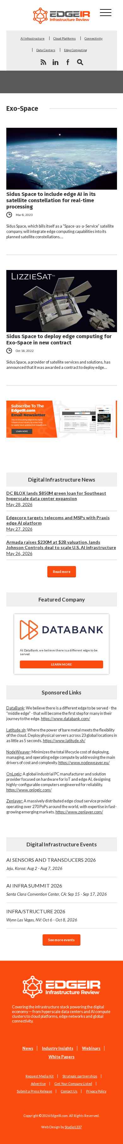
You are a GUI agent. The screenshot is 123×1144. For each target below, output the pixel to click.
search (80, 62)
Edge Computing (75, 50)
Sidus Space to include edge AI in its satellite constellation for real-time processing (51, 200)
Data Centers (45, 50)
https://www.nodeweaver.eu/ (84, 762)
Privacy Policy (96, 1091)
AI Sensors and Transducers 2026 (51, 864)
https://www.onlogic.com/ (29, 790)
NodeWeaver (18, 752)
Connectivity (93, 38)
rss (43, 62)
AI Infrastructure (32, 38)
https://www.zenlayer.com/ (79, 812)
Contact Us (69, 1091)
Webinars (91, 1048)
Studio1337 (73, 1127)
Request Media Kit (40, 1076)
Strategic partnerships (79, 1076)
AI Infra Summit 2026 (56, 889)
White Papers (61, 1057)
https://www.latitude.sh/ (64, 740)
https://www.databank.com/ (65, 718)
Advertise (38, 1084)
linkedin (55, 62)
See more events (61, 940)
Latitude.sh (16, 730)
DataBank (15, 708)
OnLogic (13, 774)
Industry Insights (57, 1048)
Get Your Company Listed (73, 1084)
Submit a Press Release (34, 1091)
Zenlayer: (14, 801)
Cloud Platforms (64, 38)
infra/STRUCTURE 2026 (41, 915)
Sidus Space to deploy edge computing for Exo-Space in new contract (59, 339)
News (27, 1048)
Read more (61, 571)
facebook (67, 62)
